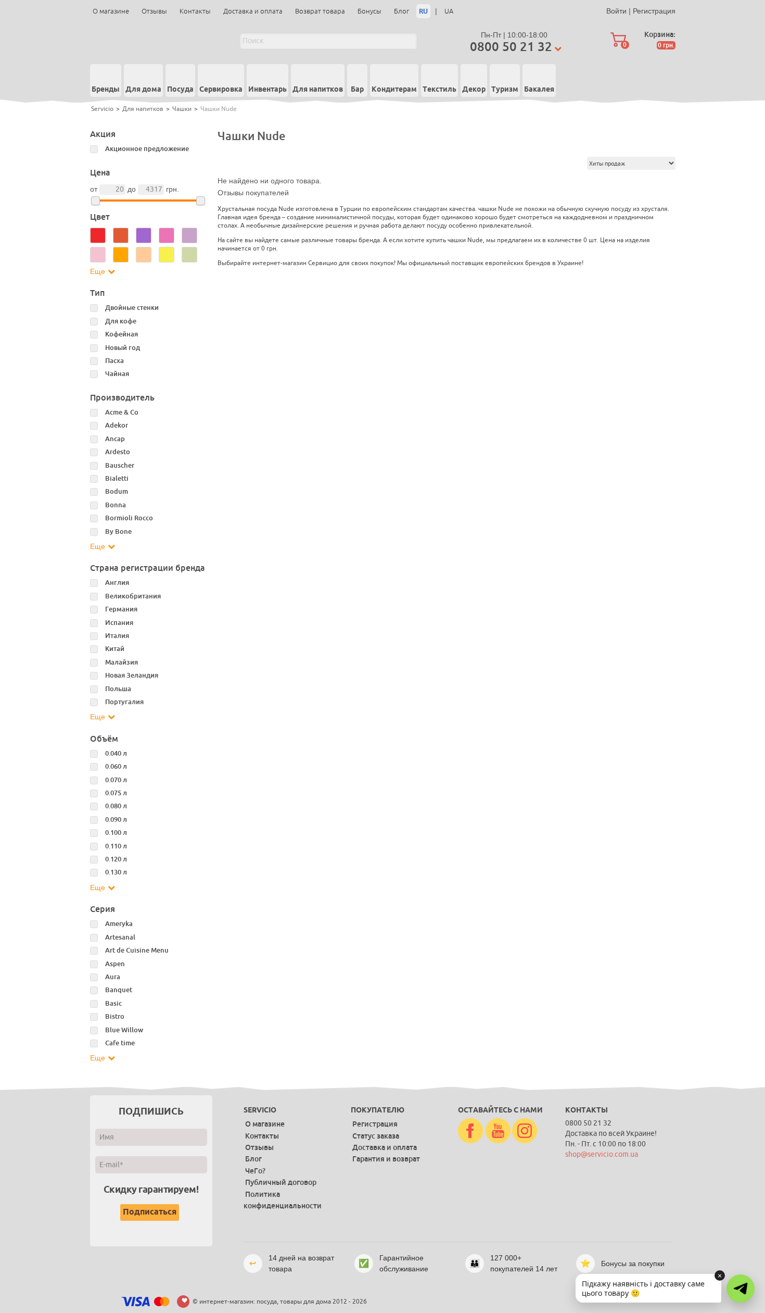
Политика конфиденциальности (283, 1200)
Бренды (106, 89)
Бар (357, 89)
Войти (616, 11)
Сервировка (221, 89)
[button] (740, 1288)
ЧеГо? (255, 1171)
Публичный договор (280, 1182)
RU (423, 11)
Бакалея (539, 89)
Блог (401, 11)
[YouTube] (498, 1131)
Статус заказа (375, 1136)
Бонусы (369, 11)
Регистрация (654, 11)
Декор (474, 89)
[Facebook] (470, 1131)
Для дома (143, 89)
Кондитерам (394, 89)
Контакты (195, 11)
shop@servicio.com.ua (601, 1154)
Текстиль (439, 89)
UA (448, 11)
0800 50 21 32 (511, 47)
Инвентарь (267, 89)
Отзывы (154, 11)
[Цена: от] (95, 200)
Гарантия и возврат (386, 1159)
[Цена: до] (200, 200)
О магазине (111, 11)
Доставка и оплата (253, 11)
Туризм (504, 89)
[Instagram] (524, 1131)
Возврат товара (320, 11)
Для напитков (317, 89)
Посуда (180, 89)
